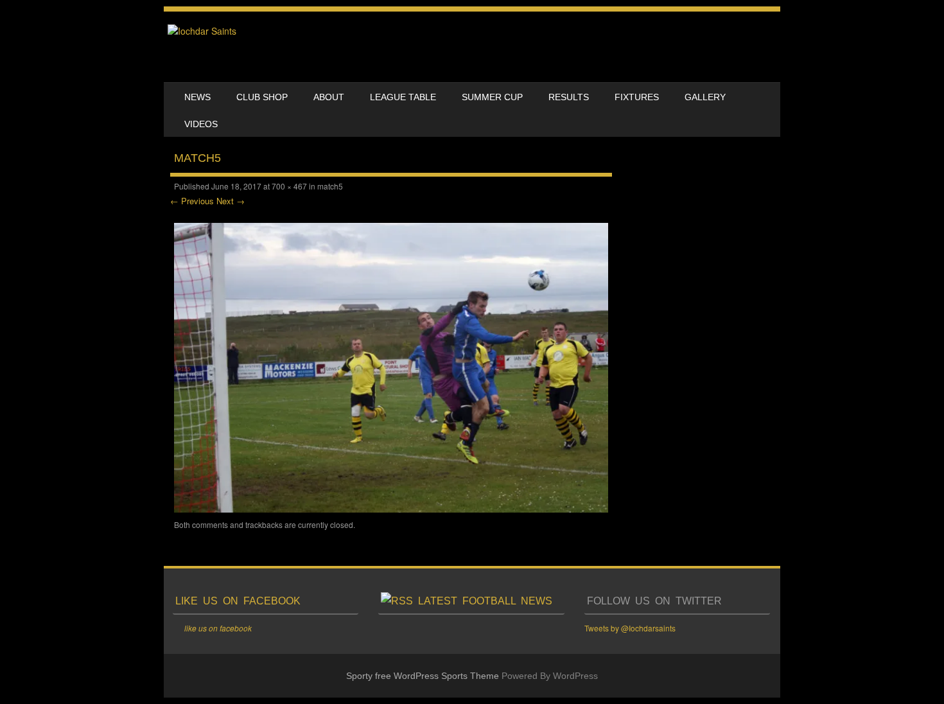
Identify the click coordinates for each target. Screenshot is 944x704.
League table (403, 97)
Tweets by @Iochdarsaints (630, 627)
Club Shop (262, 97)
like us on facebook (238, 600)
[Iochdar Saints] (202, 30)
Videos (201, 124)
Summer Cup (492, 97)
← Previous (192, 201)
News (197, 97)
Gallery (705, 97)
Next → (230, 201)
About (328, 97)
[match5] (391, 508)
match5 (330, 185)
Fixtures (637, 97)
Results (568, 97)
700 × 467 (289, 185)
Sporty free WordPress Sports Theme (422, 676)
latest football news (485, 600)
